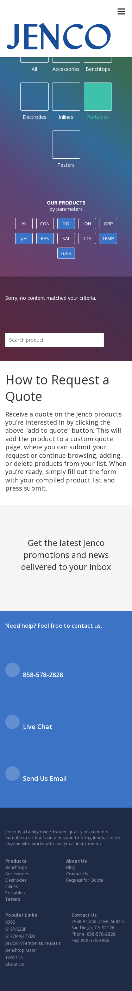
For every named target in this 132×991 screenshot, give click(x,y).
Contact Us (77, 874)
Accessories (17, 874)
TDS (87, 238)
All (23, 223)
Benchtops (16, 867)
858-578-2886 (95, 940)
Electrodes (34, 117)
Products (15, 861)
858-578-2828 (43, 674)
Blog (70, 867)
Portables (98, 117)
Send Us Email (45, 778)
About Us (76, 861)
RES (45, 238)
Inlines (66, 117)
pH (24, 238)
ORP (108, 223)
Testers (66, 165)
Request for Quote (84, 880)
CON (45, 223)
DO (66, 223)
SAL (66, 238)
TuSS (66, 253)
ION (87, 223)
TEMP (108, 238)
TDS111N (14, 957)
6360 (10, 922)
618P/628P (15, 929)
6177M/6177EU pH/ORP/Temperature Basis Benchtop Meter (33, 943)
